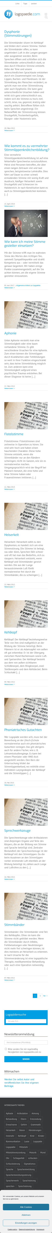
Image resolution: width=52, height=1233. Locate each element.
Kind (32, 1135)
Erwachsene (11, 1124)
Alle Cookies (26, 1207)
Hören (22, 1130)
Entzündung (35, 1118)
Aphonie (10, 333)
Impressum (40, 1229)
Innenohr (10, 1135)
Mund (42, 1152)
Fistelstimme (13, 434)
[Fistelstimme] (26, 415)
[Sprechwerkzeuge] (26, 812)
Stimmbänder (14, 925)
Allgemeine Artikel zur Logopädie (28, 285)
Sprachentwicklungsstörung (18, 1174)
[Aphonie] (26, 314)
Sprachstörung (29, 1180)
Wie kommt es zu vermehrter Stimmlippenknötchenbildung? (26, 148)
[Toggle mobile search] (46, 17)
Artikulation (22, 1113)
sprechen (10, 1186)
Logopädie (10, 1147)
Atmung (35, 1113)
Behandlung (11, 1118)
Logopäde (37, 1141)
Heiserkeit (11, 535)
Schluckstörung (13, 1163)
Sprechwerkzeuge (17, 830)
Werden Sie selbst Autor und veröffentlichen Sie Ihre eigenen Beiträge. (21, 1083)
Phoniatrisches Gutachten (23, 730)
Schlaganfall (18, 1158)
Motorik (32, 1152)
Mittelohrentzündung (15, 1152)
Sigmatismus (29, 1163)
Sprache (9, 1169)
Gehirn (24, 1124)
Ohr (7, 1158)
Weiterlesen (8, 130)
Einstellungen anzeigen (26, 1223)
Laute (26, 1141)
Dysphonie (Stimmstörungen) (18, 34)
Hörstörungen (35, 1130)
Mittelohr (23, 1147)
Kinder (41, 1135)
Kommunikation (13, 1141)
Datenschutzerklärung (27, 1229)
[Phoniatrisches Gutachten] (26, 711)
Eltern (23, 1118)
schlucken (32, 1158)
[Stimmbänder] (26, 906)
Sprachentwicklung (26, 1169)
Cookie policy (12, 1229)
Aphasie (9, 1113)
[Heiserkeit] (26, 516)
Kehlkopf (10, 632)
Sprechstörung (24, 1186)
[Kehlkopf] (26, 614)
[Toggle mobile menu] (46, 14)
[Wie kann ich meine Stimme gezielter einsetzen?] (26, 223)
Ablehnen (26, 1215)
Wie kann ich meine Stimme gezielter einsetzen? (24, 244)
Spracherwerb (12, 1180)
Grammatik (36, 1124)
